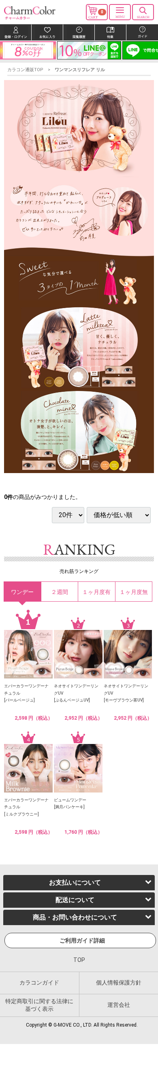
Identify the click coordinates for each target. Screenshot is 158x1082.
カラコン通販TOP (25, 69)
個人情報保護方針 (118, 982)
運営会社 (118, 1005)
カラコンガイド (39, 982)
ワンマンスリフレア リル (80, 69)
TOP (79, 960)
